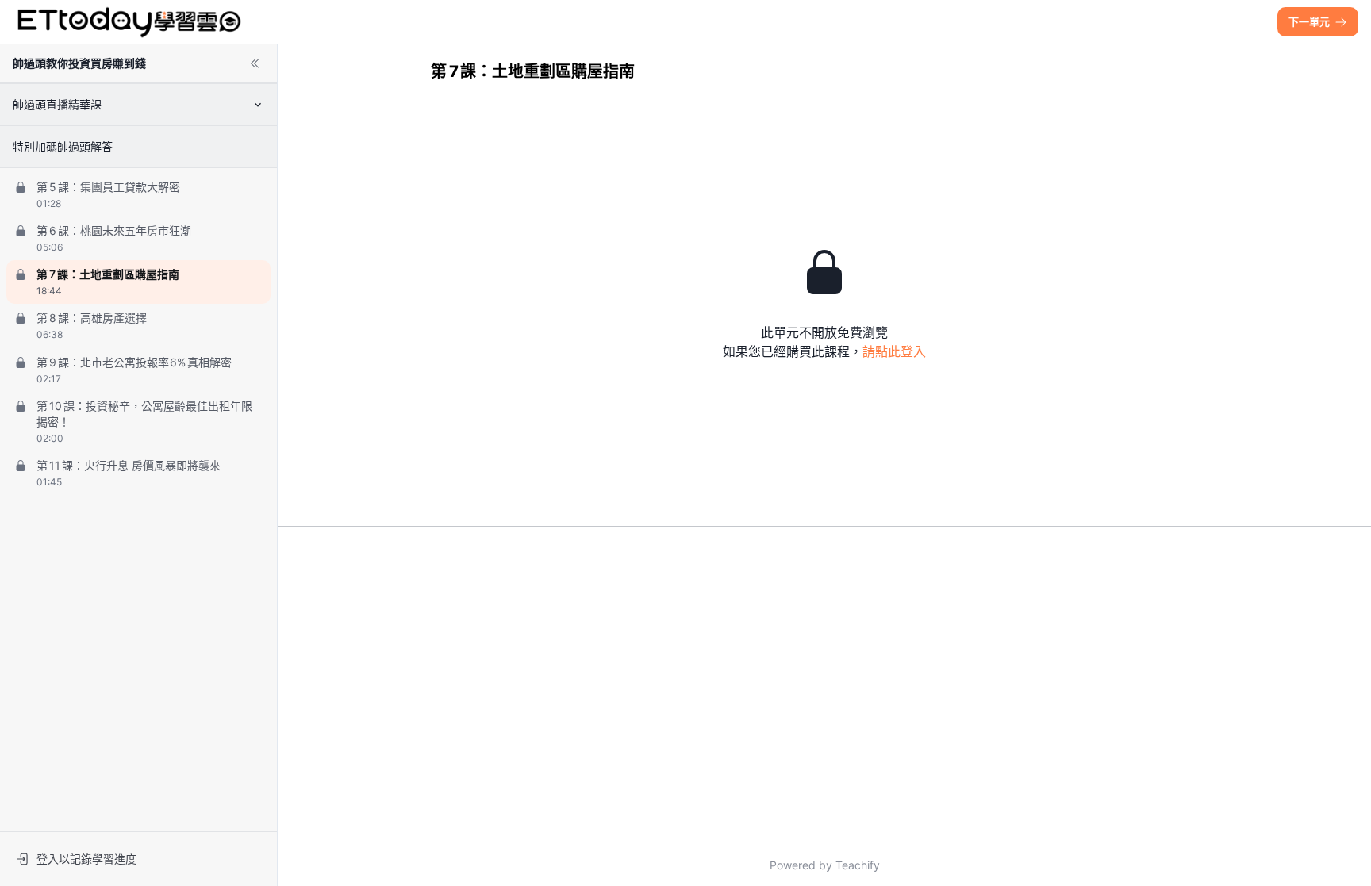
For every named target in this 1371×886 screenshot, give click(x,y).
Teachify (857, 865)
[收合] (254, 63)
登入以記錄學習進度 (86, 858)
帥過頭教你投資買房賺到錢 (79, 63)
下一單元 (1309, 21)
